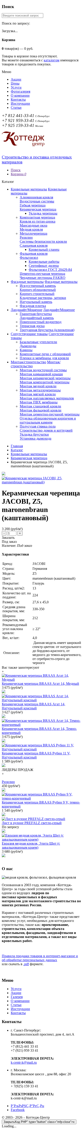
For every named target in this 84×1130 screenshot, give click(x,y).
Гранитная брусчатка (36, 314)
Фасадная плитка (33, 306)
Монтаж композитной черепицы (44, 382)
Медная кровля (31, 229)
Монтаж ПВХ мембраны (39, 402)
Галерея (17, 997)
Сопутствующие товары (29, 334)
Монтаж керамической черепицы (45, 378)
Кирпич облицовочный (38, 290)
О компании (20, 95)
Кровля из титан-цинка (37, 221)
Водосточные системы (37, 201)
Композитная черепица (37, 217)
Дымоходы (28, 346)
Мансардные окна (33, 225)
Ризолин (26, 237)
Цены (15, 83)
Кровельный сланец (44, 249)
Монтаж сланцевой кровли (40, 406)
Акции (16, 79)
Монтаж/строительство (28, 362)
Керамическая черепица (38, 209)
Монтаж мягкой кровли (38, 394)
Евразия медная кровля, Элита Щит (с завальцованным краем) (31, 845)
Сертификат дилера (44, 265)
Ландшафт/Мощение (26, 310)
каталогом (51, 60)
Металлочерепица (33, 233)
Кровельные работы (44, 261)
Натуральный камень (36, 302)
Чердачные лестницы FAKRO (42, 278)
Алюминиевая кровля (36, 197)
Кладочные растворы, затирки (43, 298)
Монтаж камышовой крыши (41, 374)
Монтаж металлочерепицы (40, 390)
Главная (17, 446)
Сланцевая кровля (33, 245)
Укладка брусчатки (34, 434)
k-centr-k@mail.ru (24, 1062)
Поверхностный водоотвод (40, 322)
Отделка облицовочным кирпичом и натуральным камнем (48, 420)
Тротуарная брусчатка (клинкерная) (47, 330)
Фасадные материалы (27, 282)
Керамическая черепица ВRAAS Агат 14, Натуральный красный (33, 706)
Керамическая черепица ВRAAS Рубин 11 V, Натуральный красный (36, 755)
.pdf (26, 964)
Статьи (16, 107)
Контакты (18, 99)
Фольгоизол (29, 257)
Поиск (16, 170)
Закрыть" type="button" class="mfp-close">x (39, 1122)
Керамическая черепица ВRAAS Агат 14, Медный (40, 683)
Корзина (18, 174)
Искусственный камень (38, 286)
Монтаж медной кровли (38, 386)
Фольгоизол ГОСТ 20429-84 (50, 270)
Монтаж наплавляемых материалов (47, 398)
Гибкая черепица (32, 205)
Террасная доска (32, 326)
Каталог (17, 450)
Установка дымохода (35, 438)
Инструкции (20, 103)
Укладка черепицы (43, 213)
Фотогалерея (20, 91)
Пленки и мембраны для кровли (44, 358)
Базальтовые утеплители (38, 342)
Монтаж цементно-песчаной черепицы (50, 414)
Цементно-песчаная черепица (42, 274)
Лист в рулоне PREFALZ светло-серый (32, 823)
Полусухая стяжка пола (38, 426)
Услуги (16, 87)
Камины (26, 350)
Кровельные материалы (29, 189)
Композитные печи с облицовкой (45, 354)
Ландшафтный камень (37, 318)
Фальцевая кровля (33, 253)
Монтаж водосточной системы (43, 370)
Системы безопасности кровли (43, 241)
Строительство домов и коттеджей (46, 430)
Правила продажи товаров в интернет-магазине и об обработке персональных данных (40, 958)
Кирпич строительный (37, 294)
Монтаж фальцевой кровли (40, 410)
